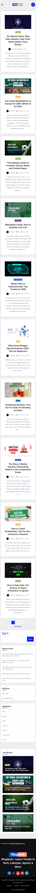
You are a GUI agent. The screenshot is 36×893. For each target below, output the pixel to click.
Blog (18, 341)
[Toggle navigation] (2, 5)
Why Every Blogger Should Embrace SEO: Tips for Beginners (18, 348)
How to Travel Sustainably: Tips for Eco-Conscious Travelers (18, 531)
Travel (18, 97)
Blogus (32, 880)
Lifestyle (18, 220)
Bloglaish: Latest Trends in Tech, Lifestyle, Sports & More (18, 863)
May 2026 (5, 693)
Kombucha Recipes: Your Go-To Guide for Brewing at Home (18, 407)
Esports (18, 460)
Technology (18, 279)
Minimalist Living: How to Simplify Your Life (16, 674)
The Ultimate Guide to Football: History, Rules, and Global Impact (18, 165)
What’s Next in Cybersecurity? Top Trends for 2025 (18, 286)
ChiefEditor (14, 49)
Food (18, 400)
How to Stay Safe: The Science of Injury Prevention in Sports (18, 588)
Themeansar (19, 882)
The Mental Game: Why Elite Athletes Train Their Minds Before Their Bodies (17, 770)
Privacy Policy (25, 885)
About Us (9, 885)
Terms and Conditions (18, 889)
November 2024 (7, 698)
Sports (18, 32)
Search (5, 633)
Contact (16, 885)
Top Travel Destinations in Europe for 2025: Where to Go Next (18, 104)
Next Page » (18, 626)
